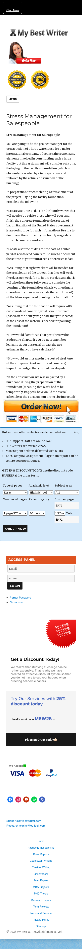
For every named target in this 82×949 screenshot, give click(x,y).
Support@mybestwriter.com (23, 820)
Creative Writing (41, 867)
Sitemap (41, 926)
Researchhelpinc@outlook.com (26, 825)
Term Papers (41, 880)
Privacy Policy (41, 919)
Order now (16, 602)
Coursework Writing (41, 860)
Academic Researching (41, 847)
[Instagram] (18, 800)
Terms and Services (41, 913)
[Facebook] (10, 800)
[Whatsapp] (34, 800)
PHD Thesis (41, 893)
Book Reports (41, 854)
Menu (13, 99)
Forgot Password (20, 597)
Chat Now (12, 10)
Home (41, 841)
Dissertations (41, 873)
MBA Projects (41, 886)
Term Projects (41, 906)
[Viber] (42, 800)
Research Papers (41, 900)
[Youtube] (26, 800)
